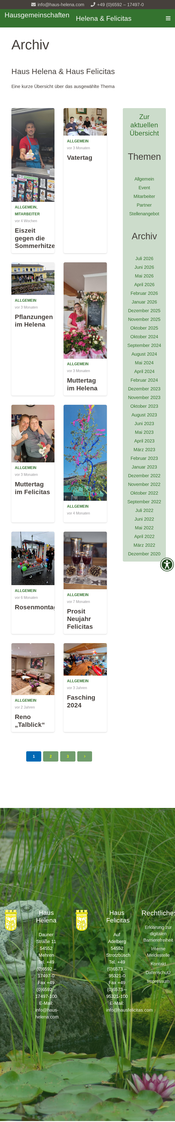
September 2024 (144, 345)
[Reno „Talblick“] (32, 646)
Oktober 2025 (144, 327)
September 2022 (144, 501)
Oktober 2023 (144, 406)
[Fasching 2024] (85, 646)
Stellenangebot (144, 213)
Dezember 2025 (144, 310)
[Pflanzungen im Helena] (32, 265)
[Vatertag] (85, 111)
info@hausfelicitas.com (129, 1010)
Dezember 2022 (144, 475)
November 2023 (144, 397)
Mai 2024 (144, 362)
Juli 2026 (144, 258)
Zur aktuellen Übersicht (144, 125)
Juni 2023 (144, 423)
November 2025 (144, 319)
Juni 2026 (144, 267)
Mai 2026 (144, 275)
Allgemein (25, 207)
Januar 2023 (144, 466)
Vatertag (79, 157)
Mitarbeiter (27, 214)
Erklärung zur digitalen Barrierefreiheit (158, 934)
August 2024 (144, 354)
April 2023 (144, 440)
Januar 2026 (144, 301)
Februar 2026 (144, 293)
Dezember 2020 (144, 553)
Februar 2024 (144, 380)
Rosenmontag (36, 607)
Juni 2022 (144, 519)
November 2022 (144, 484)
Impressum (158, 981)
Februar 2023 (144, 458)
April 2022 (144, 536)
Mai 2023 (144, 432)
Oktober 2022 (144, 493)
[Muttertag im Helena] (85, 265)
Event (144, 187)
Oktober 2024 (144, 336)
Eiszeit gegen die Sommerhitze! (36, 238)
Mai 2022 (144, 527)
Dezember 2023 (144, 388)
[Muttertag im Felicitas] (32, 408)
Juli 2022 (144, 510)
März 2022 (144, 545)
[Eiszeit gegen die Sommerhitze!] (32, 111)
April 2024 (144, 371)
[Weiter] (84, 756)
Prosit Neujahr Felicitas (80, 619)
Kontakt (158, 963)
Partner (144, 205)
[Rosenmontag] (32, 535)
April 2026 (144, 284)
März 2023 (144, 449)
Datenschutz (158, 972)
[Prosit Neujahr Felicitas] (85, 535)
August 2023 (144, 414)
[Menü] (168, 18)
